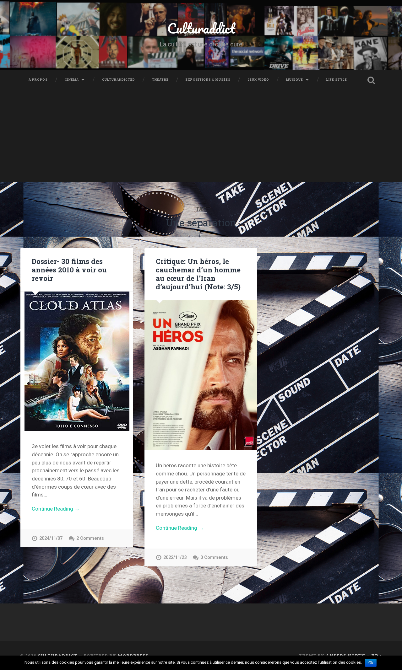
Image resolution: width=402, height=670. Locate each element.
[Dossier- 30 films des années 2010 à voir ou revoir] (76, 361)
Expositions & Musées (208, 80)
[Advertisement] (201, 138)
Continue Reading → (56, 509)
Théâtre (160, 80)
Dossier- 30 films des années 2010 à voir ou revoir (69, 269)
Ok (370, 663)
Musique (294, 80)
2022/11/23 (175, 557)
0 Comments (214, 557)
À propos (38, 80)
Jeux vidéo (258, 80)
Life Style (336, 80)
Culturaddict (201, 28)
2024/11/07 (50, 538)
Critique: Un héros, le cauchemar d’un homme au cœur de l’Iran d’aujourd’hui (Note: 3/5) (198, 273)
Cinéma (72, 80)
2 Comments (90, 538)
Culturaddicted (118, 80)
